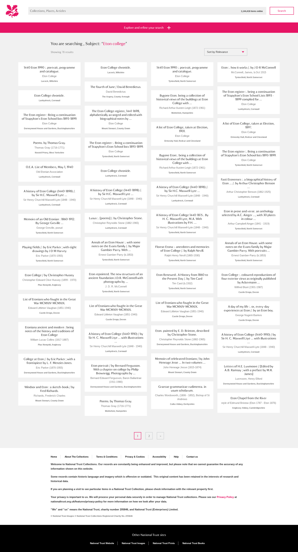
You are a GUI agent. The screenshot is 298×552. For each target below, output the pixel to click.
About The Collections (76, 456)
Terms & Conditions (106, 456)
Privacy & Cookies (135, 456)
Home (54, 456)
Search (282, 10)
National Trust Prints (164, 543)
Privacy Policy (225, 497)
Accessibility (159, 456)
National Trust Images (133, 543)
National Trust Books (193, 543)
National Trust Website (102, 543)
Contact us (192, 456)
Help (176, 456)
